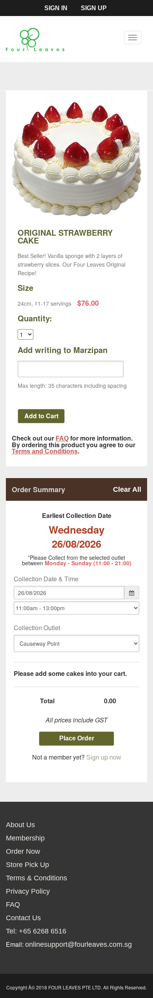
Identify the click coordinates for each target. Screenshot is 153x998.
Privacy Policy (28, 891)
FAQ (62, 438)
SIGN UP (94, 8)
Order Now (23, 851)
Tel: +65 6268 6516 (36, 931)
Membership (25, 838)
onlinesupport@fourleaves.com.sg (78, 944)
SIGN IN (55, 8)
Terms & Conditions (36, 878)
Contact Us (23, 918)
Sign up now (103, 757)
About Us (20, 825)
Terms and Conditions (45, 451)
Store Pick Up (27, 865)
